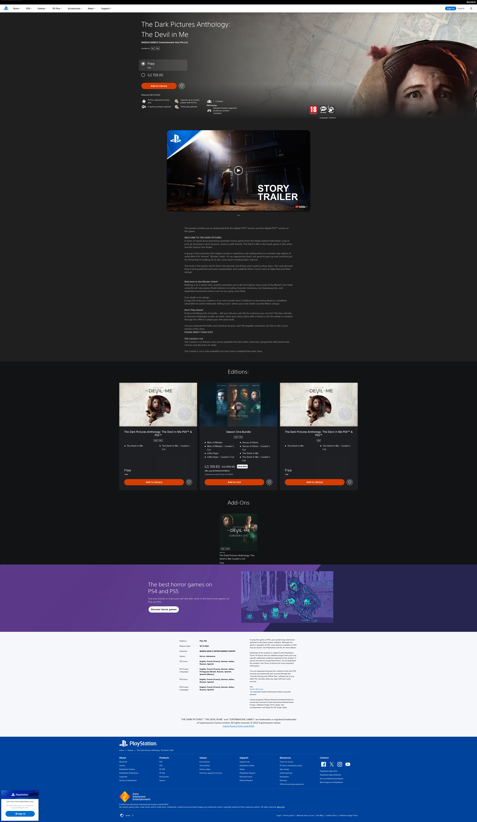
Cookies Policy (331, 815)
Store (16, 8)
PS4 (160, 765)
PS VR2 (162, 769)
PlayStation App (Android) (330, 775)
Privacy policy (288, 815)
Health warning (286, 773)
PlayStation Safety (247, 765)
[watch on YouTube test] (301, 206)
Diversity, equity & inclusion (210, 773)
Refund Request (246, 780)
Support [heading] (244, 757)
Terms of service (286, 762)
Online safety (204, 769)
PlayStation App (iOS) (328, 771)
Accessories (74, 8)
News (91, 8)
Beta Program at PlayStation (331, 782)
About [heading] (122, 757)
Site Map (319, 815)
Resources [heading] (285, 757)
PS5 (28, 8)
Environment (204, 762)
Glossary (283, 780)
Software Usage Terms (348, 815)
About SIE (123, 762)
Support (105, 8)
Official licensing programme (292, 784)
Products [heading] (164, 757)
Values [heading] (203, 757)
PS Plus (56, 8)
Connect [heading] (324, 757)
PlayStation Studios (127, 769)
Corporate (123, 777)
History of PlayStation (128, 780)
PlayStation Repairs (247, 773)
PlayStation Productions (128, 773)
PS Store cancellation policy (291, 765)
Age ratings (284, 769)
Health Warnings (256, 689)
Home (121, 750)
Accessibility (204, 765)
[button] (238, 170)
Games (41, 8)
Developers (284, 777)
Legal (279, 815)
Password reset (246, 777)
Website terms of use (305, 815)
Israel (128, 815)
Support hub (245, 762)
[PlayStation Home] (6, 8)
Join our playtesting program (331, 778)
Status (242, 769)
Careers (122, 765)
